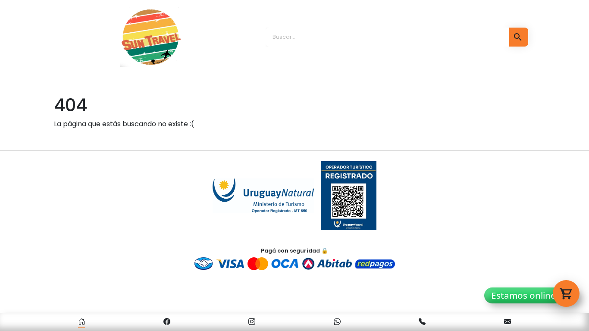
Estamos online (523, 295)
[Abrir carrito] (566, 293)
